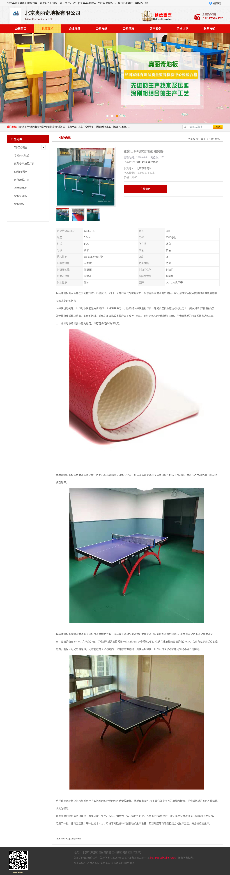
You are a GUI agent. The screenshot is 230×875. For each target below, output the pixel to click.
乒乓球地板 (20, 188)
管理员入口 (117, 863)
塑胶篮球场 (20, 196)
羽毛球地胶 (20, 147)
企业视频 (74, 28)
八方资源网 (93, 863)
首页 (203, 139)
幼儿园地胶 (20, 171)
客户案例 (155, 28)
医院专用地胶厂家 (24, 163)
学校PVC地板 (21, 155)
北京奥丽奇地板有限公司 (163, 857)
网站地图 (129, 863)
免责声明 (105, 863)
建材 (138, 162)
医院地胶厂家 (21, 180)
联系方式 (209, 28)
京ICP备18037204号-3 (137, 857)
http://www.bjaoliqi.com (68, 838)
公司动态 (128, 28)
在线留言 (145, 189)
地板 (144, 162)
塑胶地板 (19, 204)
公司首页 (20, 28)
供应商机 (47, 28)
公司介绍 (101, 28)
